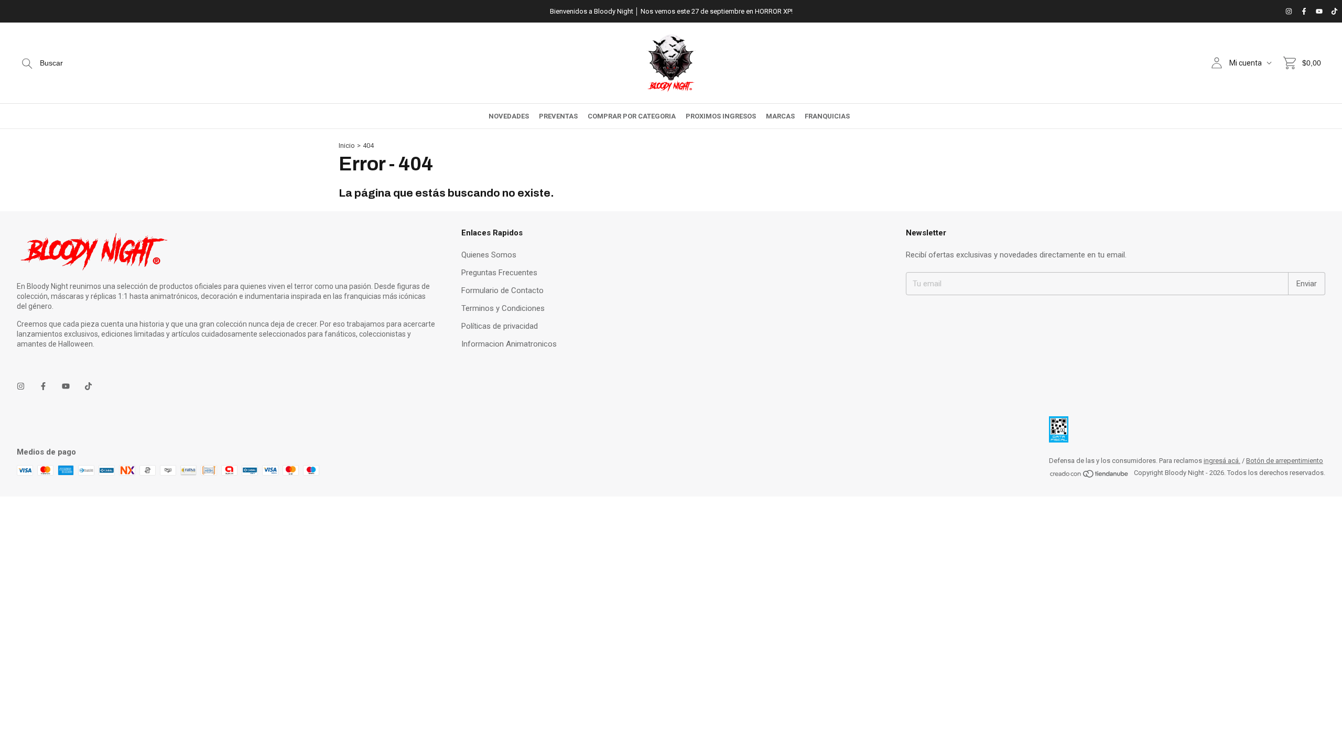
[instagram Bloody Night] (1288, 11)
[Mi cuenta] (1216, 63)
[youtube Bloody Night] (1319, 11)
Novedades (509, 116)
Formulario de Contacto (502, 290)
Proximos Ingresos (721, 116)
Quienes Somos (488, 255)
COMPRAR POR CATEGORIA (632, 116)
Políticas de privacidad (499, 326)
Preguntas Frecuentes (499, 272)
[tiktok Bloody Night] (1334, 11)
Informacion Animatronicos (509, 344)
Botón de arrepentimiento (1284, 461)
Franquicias (827, 116)
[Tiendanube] (1089, 476)
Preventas (558, 116)
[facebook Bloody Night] (1304, 11)
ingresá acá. (1222, 461)
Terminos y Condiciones (503, 308)
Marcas (780, 116)
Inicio (347, 145)
